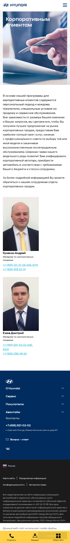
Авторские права (37, 484)
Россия (11, 465)
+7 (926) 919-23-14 (14, 269)
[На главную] (15, 5)
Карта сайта (9, 478)
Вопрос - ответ (19, 439)
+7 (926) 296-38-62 (15, 353)
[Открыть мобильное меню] (65, 5)
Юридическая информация (32, 478)
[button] (9, 381)
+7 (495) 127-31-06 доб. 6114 (20, 265)
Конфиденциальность (14, 484)
